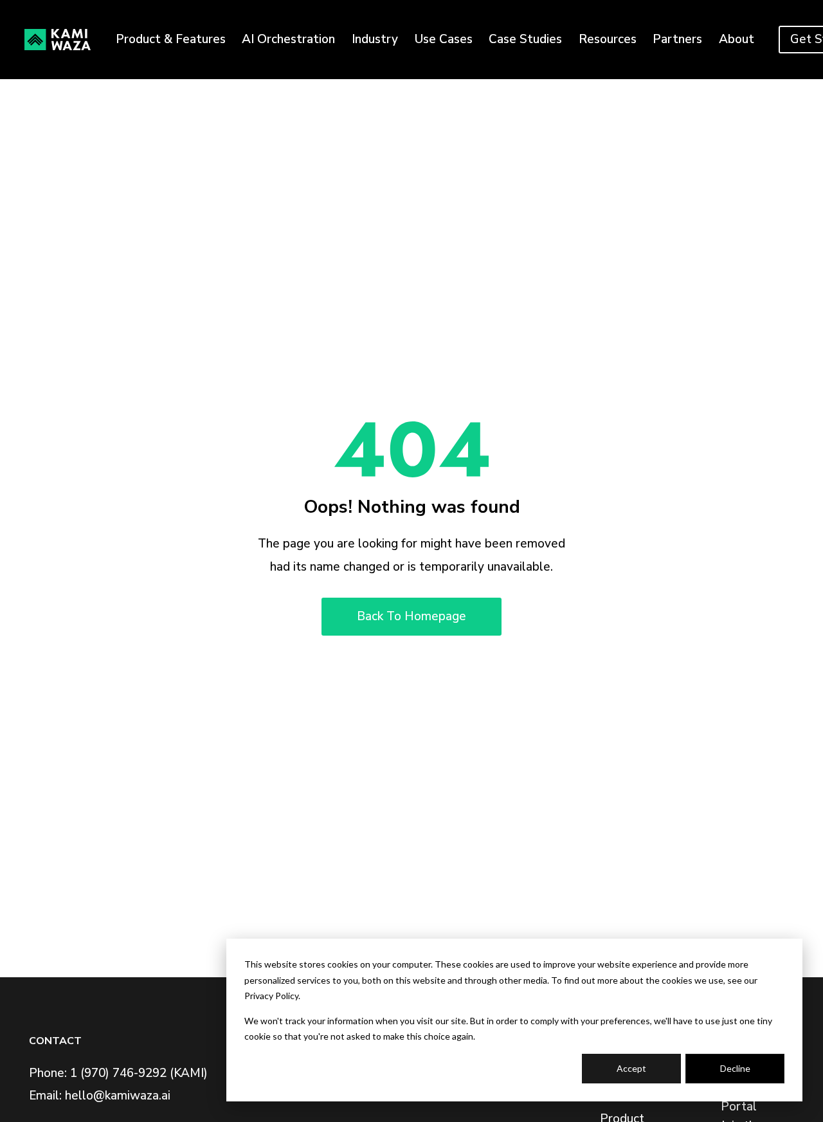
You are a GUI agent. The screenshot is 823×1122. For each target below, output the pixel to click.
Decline (735, 1068)
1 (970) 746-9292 (118, 1073)
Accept (631, 1068)
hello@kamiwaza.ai (117, 1095)
